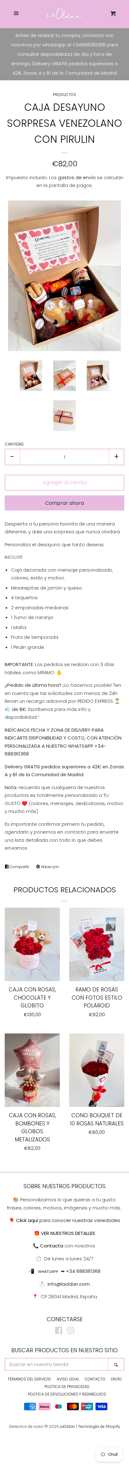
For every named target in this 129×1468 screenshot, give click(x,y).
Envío (116, 1379)
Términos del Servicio (29, 1379)
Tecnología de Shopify (99, 1426)
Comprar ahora (64, 503)
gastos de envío (77, 177)
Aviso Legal (68, 1379)
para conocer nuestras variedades (68, 1220)
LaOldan (67, 1426)
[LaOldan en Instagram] (71, 1331)
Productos (64, 94)
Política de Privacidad (67, 1386)
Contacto (95, 1379)
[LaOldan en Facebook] (59, 1331)
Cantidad (14, 444)
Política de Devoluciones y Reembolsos (67, 1394)
